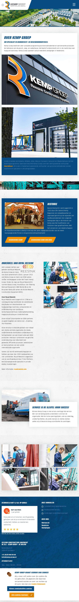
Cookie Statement (38, 584)
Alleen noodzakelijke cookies (20, 588)
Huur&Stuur (8, 166)
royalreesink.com (20, 369)
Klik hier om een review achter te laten (13, 531)
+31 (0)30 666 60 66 (9, 552)
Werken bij (45, 523)
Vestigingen (46, 528)
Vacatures (45, 525)
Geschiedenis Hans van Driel (41, 240)
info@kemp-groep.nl (9, 554)
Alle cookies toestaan (19, 595)
